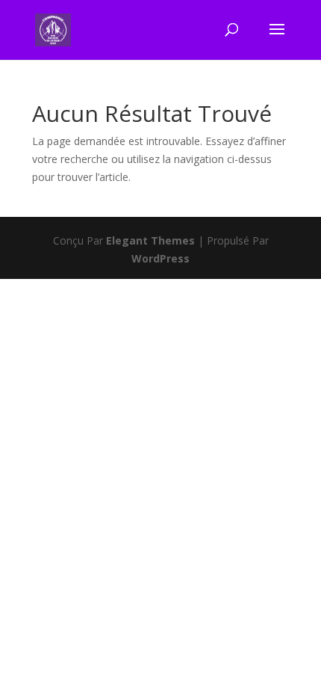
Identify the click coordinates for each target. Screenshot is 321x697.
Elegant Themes (150, 240)
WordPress (160, 258)
